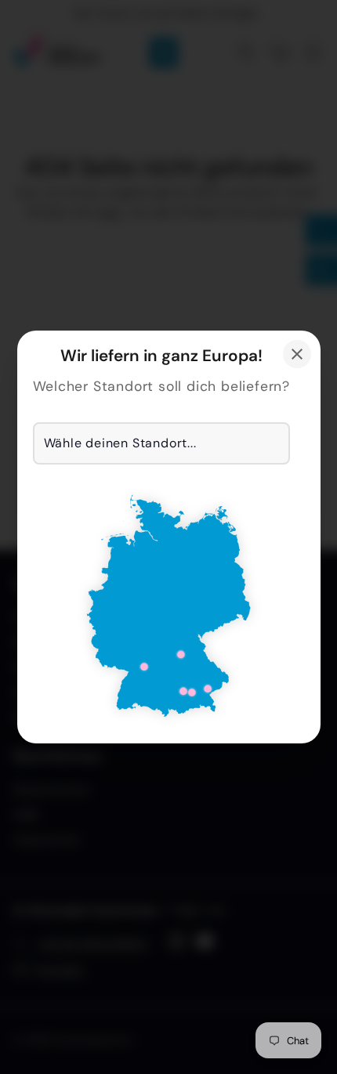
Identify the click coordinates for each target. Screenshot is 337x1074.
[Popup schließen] (297, 354)
